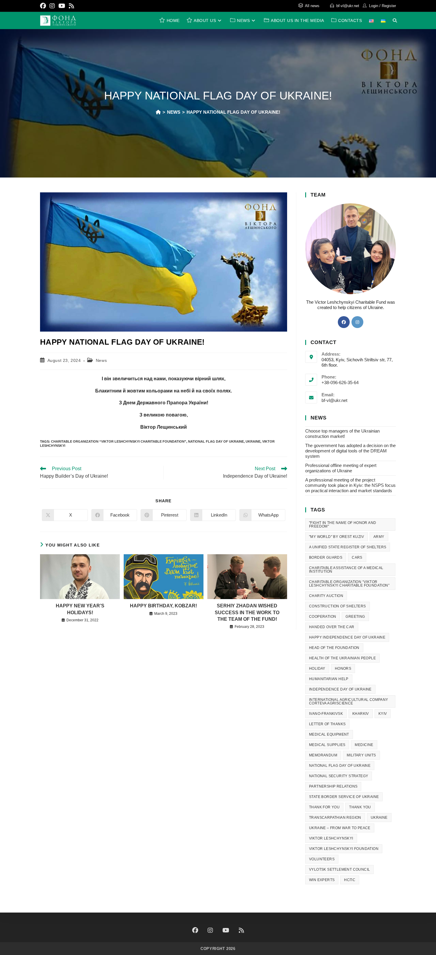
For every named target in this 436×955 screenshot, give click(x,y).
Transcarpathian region (335, 817)
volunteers (322, 859)
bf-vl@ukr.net (347, 6)
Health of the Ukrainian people (342, 658)
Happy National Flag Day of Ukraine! (233, 112)
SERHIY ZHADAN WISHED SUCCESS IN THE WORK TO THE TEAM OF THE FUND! (247, 612)
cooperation (322, 617)
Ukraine (253, 441)
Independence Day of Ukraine (340, 689)
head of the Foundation (334, 648)
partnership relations (333, 786)
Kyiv (382, 714)
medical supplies (327, 745)
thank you (360, 807)
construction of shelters (337, 606)
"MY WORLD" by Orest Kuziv (336, 537)
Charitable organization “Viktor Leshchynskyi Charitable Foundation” (118, 441)
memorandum (323, 755)
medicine (364, 745)
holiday (317, 668)
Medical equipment (329, 734)
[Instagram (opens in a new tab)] (52, 6)
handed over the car (331, 627)
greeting (355, 617)
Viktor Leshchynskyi (331, 838)
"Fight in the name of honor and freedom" (342, 524)
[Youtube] (225, 930)
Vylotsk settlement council (339, 869)
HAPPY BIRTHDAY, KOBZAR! (163, 605)
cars (357, 557)
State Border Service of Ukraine (344, 797)
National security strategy (338, 776)
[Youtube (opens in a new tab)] (62, 6)
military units (361, 755)
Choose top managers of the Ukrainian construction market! (342, 433)
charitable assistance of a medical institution (346, 570)
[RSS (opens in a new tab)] (71, 6)
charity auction (326, 596)
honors (343, 668)
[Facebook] (344, 322)
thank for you (324, 807)
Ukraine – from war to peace (339, 828)
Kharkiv (360, 714)
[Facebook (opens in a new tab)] (44, 6)
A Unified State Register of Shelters (347, 547)
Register (389, 6)
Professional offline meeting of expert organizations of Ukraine (340, 468)
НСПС (349, 880)
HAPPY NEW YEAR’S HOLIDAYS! (80, 609)
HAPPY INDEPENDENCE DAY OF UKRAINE (347, 637)
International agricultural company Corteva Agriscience (348, 701)
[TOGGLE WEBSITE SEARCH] (394, 20)
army (378, 537)
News (101, 360)
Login (373, 6)
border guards (325, 557)
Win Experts (322, 880)
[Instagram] (357, 322)
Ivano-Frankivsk (326, 714)
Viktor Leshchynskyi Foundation (343, 849)
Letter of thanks (327, 724)
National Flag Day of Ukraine (216, 441)
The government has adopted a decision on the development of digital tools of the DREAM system (350, 451)
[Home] (158, 112)
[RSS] (241, 930)
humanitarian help (329, 679)
